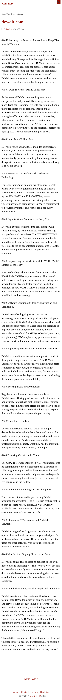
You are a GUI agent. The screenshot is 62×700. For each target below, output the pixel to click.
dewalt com (12, 21)
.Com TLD (7, 3)
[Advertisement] (31, 661)
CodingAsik (8, 29)
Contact (25, 692)
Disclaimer (45, 692)
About (16, 692)
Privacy (34, 692)
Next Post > (31, 678)
